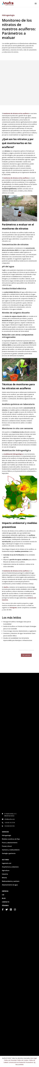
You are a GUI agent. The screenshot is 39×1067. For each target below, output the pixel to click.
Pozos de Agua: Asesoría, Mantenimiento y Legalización (19, 631)
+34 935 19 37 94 (10, 822)
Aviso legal (33, 1058)
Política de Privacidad (10, 1060)
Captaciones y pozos (26, 649)
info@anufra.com (10, 819)
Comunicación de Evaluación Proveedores (21, 1062)
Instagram (13, 607)
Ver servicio (26, 655)
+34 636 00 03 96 (9, 826)
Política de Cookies (22, 1060)
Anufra (6, 587)
